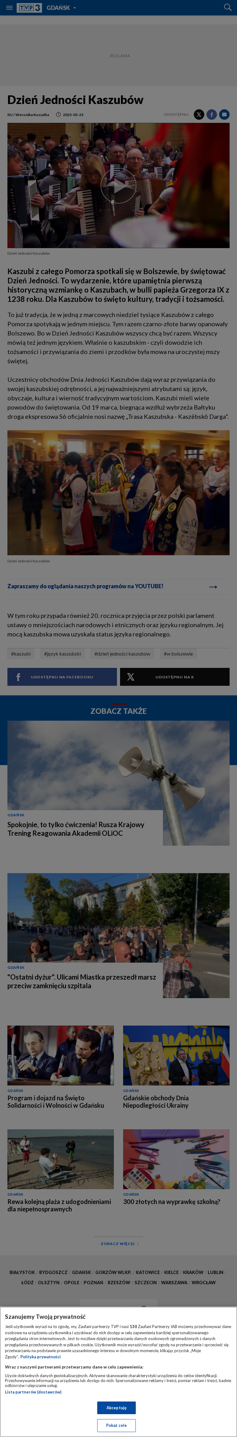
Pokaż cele (116, 1425)
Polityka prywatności (40, 1356)
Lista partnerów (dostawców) (33, 1391)
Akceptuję (116, 1407)
